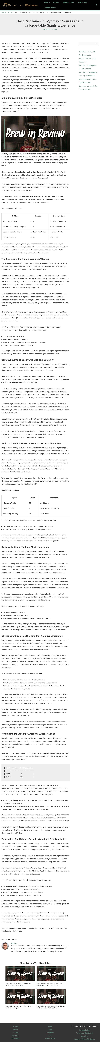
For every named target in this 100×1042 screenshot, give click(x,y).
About (15, 1030)
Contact (15, 1033)
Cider (50, 1036)
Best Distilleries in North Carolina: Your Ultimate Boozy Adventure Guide (49, 984)
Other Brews (49, 8)
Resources (15, 1039)
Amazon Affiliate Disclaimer (84, 1039)
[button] (49, 2)
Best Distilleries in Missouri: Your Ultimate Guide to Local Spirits (18, 1007)
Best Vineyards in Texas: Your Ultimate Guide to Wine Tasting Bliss (18, 984)
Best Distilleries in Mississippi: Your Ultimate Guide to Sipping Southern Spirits (51, 1007)
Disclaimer (85, 1036)
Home (15, 1027)
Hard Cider (82, 2)
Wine (55, 2)
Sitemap (15, 1036)
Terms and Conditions (84, 1033)
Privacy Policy (84, 1030)
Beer (46, 2)
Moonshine (68, 2)
